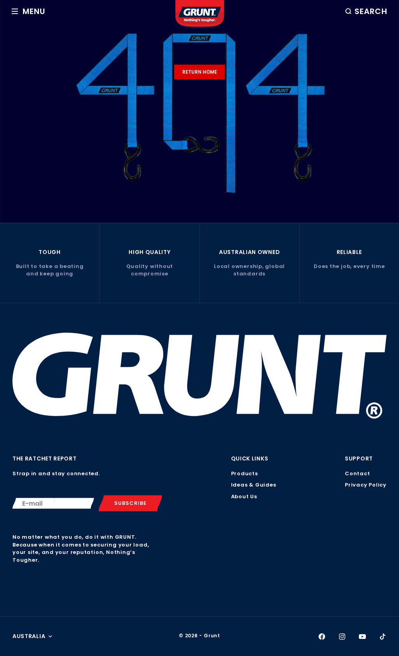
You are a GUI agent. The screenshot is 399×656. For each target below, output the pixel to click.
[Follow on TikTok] (383, 636)
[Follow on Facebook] (322, 636)
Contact (357, 473)
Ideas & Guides (253, 484)
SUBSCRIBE (130, 503)
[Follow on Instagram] (342, 636)
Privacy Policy (366, 484)
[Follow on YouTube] (362, 636)
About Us (244, 496)
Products (244, 473)
